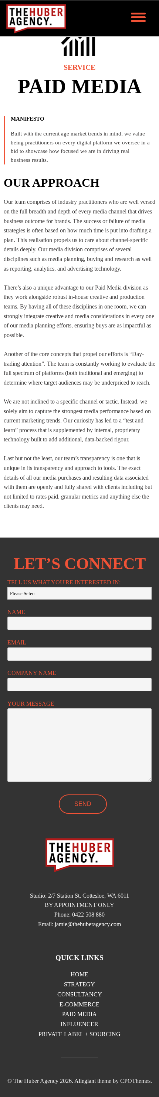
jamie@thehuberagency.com (88, 924)
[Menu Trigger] (138, 17)
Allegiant (85, 1081)
